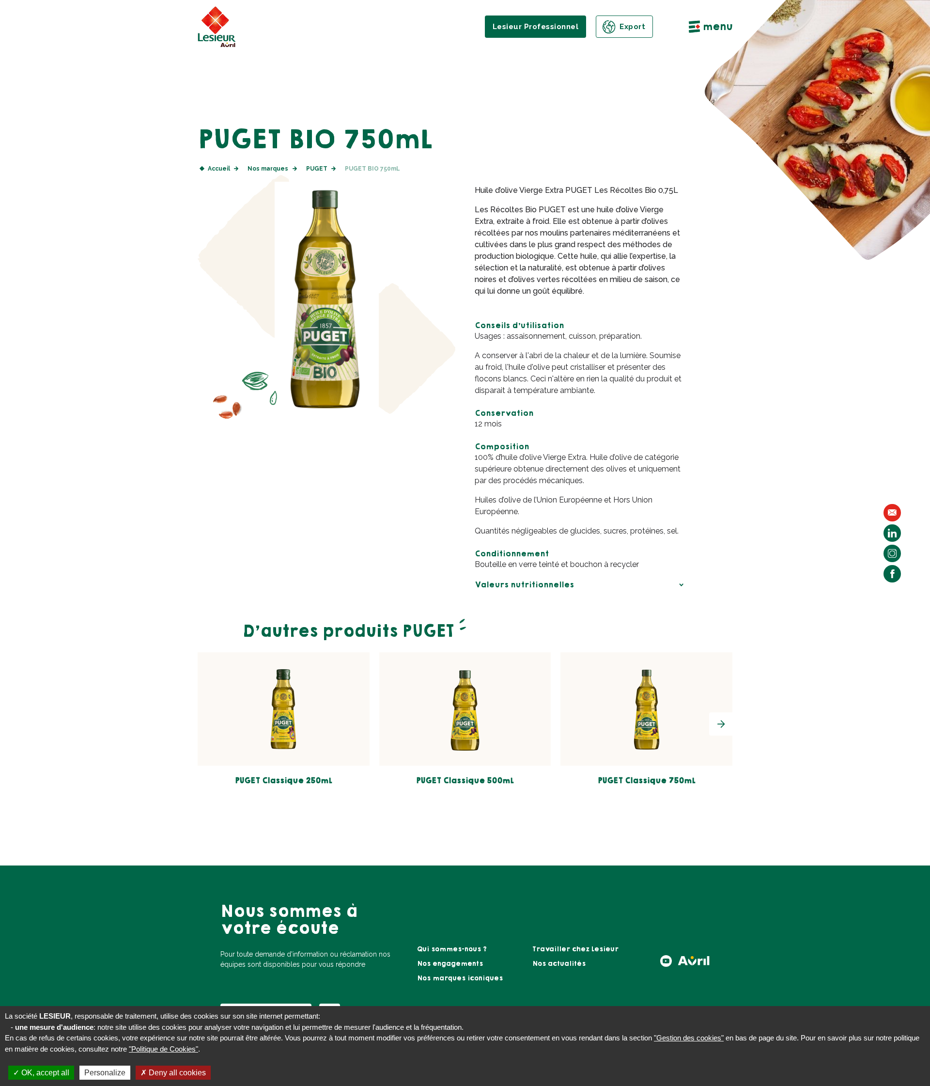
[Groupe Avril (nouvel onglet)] (694, 964)
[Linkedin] (892, 533)
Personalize (104, 1073)
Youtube (666, 961)
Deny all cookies (176, 1073)
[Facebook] (892, 573)
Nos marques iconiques (460, 978)
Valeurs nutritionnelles (524, 585)
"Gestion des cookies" (689, 1038)
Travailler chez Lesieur (575, 949)
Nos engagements (450, 964)
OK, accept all (44, 1073)
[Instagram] (892, 553)
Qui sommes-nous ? (452, 949)
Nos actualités (559, 964)
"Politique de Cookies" (163, 1049)
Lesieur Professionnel (536, 26)
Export (632, 26)
